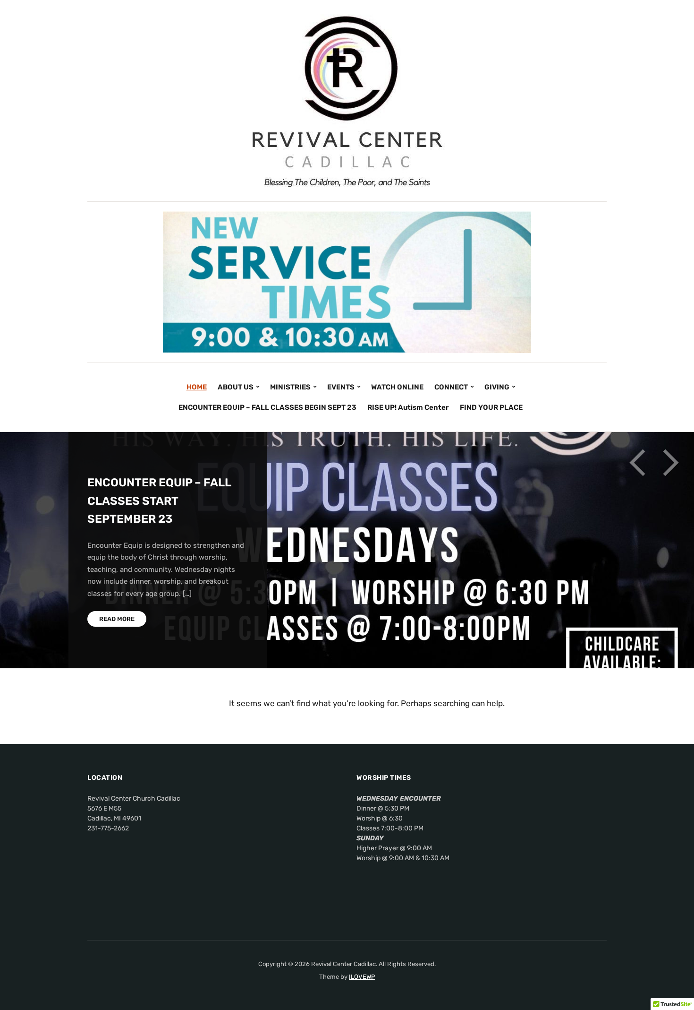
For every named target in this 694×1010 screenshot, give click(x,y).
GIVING (496, 387)
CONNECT (451, 387)
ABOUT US (236, 387)
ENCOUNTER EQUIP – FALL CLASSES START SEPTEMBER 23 (159, 501)
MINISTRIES (290, 387)
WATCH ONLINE (397, 387)
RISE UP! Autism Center (408, 407)
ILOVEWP (362, 976)
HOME (196, 387)
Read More (117, 618)
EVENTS (341, 387)
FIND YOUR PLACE (491, 407)
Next (670, 463)
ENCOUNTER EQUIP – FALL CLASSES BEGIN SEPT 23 (267, 407)
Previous (637, 463)
